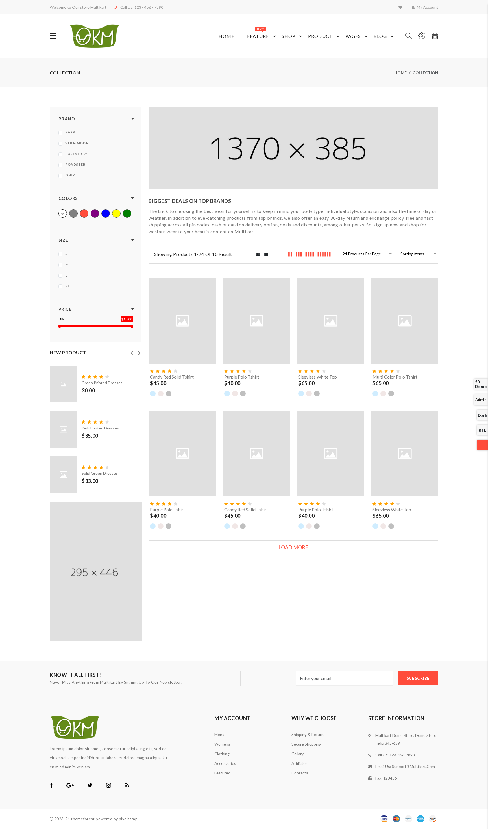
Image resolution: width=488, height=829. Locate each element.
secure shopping (306, 744)
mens (219, 734)
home (400, 72)
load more (293, 547)
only (70, 175)
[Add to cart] (210, 326)
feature (258, 33)
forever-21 (76, 154)
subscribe (418, 678)
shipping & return (307, 734)
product (320, 36)
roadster (75, 164)
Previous (132, 351)
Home (226, 36)
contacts (299, 772)
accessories (225, 763)
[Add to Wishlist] (210, 337)
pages (353, 36)
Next (139, 351)
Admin (481, 399)
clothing (222, 753)
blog (380, 36)
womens (222, 744)
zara (70, 132)
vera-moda (76, 143)
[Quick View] (210, 347)
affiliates (299, 763)
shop (288, 36)
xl (67, 286)
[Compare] (210, 358)
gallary (297, 753)
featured (222, 772)
